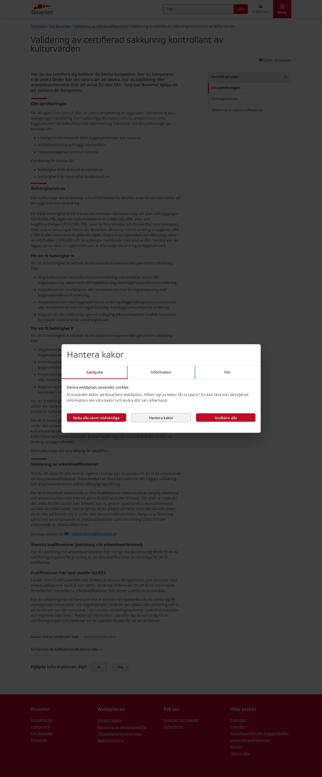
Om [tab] (227, 372)
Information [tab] (161, 372)
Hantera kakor (161, 417)
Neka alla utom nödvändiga (96, 417)
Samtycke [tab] (94, 372)
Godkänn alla (226, 417)
